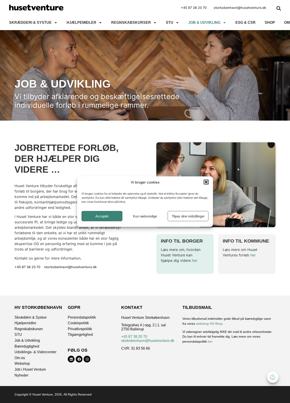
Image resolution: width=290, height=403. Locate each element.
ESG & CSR (245, 22)
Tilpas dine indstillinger (188, 216)
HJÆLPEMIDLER (81, 22)
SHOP (270, 22)
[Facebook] (79, 359)
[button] (206, 182)
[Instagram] (87, 359)
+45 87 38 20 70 (134, 337)
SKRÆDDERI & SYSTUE (30, 22)
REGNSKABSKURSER (131, 22)
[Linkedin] (71, 359)
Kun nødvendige (145, 216)
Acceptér (102, 216)
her (194, 260)
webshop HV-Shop (209, 323)
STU (169, 22)
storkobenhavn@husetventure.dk (147, 341)
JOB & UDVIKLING (204, 22)
